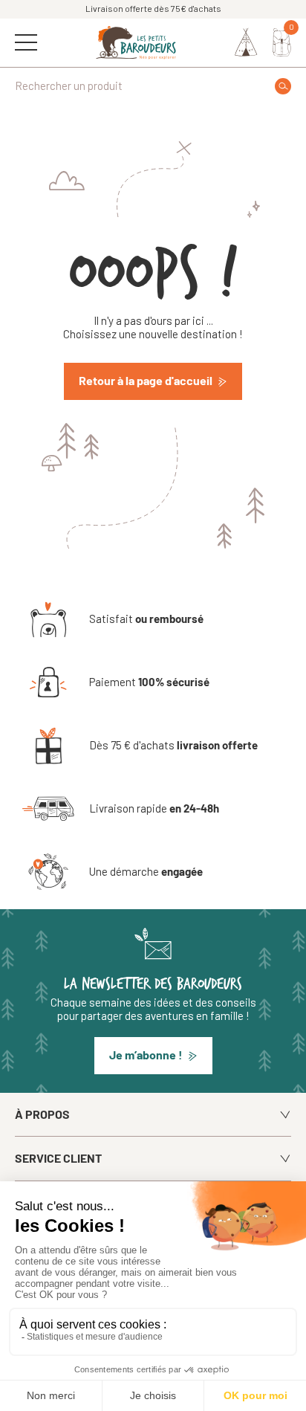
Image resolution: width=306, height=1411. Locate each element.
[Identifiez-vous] (246, 42)
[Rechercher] (283, 86)
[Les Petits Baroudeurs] (136, 42)
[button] (153, 1055)
